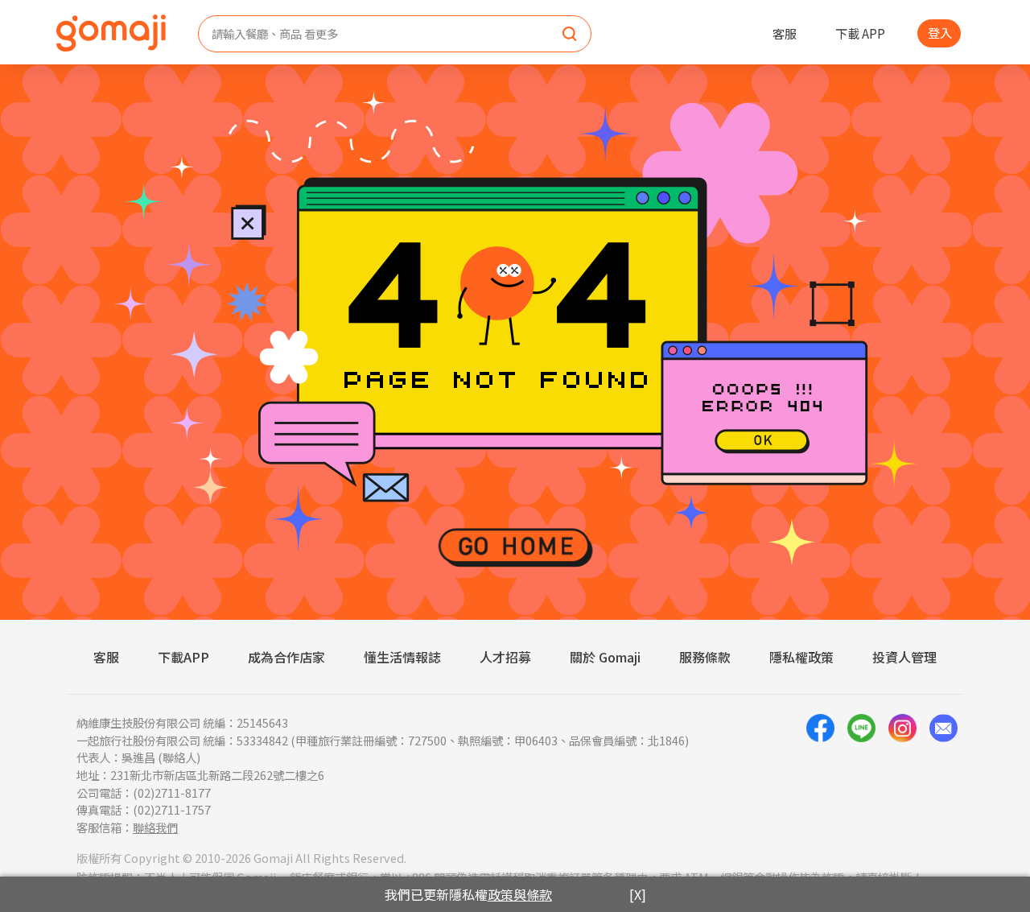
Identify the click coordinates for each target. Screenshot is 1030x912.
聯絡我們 (155, 827)
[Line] (861, 775)
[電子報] (943, 775)
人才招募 (505, 656)
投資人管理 (904, 656)
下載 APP (860, 33)
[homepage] (111, 33)
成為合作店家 (286, 656)
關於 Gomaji (605, 656)
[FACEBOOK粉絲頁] (820, 775)
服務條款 (705, 656)
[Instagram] (902, 775)
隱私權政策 (801, 656)
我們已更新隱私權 (468, 894)
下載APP (183, 656)
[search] (570, 34)
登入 (940, 32)
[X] (637, 894)
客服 (784, 33)
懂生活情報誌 (402, 656)
